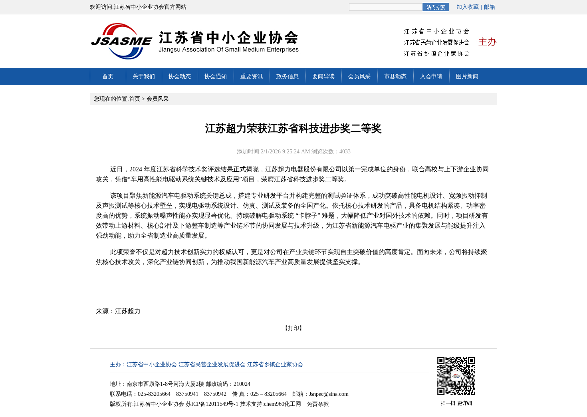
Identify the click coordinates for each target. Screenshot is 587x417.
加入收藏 (467, 7)
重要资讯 (251, 76)
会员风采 (359, 76)
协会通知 (215, 76)
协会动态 (180, 76)
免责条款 (318, 404)
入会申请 (431, 76)
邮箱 (489, 7)
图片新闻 (467, 76)
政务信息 (287, 76)
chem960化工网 (282, 404)
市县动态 (395, 76)
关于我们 (144, 76)
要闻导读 (323, 76)
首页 (107, 76)
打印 (293, 328)
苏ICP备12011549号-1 (212, 404)
